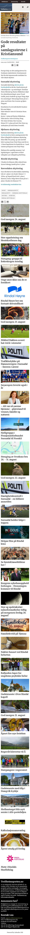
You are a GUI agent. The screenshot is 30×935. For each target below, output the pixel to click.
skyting (4, 195)
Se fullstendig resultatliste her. (11, 184)
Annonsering (14, 1)
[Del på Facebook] (12, 65)
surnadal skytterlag (19, 193)
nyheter (12, 195)
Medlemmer (5, 1)
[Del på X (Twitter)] (15, 65)
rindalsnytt (6, 193)
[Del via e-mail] (17, 65)
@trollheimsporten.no (15, 918)
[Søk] (27, 7)
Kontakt (23, 1)
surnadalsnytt (13, 190)
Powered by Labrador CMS (15, 932)
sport (4, 190)
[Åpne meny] (23, 7)
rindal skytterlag (8, 198)
